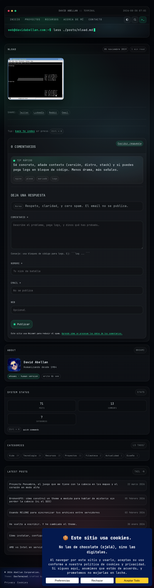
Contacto (95, 19)
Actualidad (114, 455)
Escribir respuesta (129, 143)
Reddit (53, 112)
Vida (14, 455)
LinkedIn (39, 112)
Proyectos (32, 19)
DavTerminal (21, 576)
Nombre (17, 263)
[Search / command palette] (135, 20)
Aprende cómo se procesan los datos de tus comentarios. (92, 333)
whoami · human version (23, 376)
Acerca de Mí (73, 19)
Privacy (10, 582)
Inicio (15, 19)
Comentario (19, 217)
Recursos (52, 19)
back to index (25, 131)
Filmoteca (93, 455)
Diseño (132, 455)
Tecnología (32, 455)
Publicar (23, 324)
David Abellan (69, 10)
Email (65, 112)
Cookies (22, 582)
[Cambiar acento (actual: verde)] (127, 20)
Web (13, 302)
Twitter (24, 112)
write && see (51, 376)
